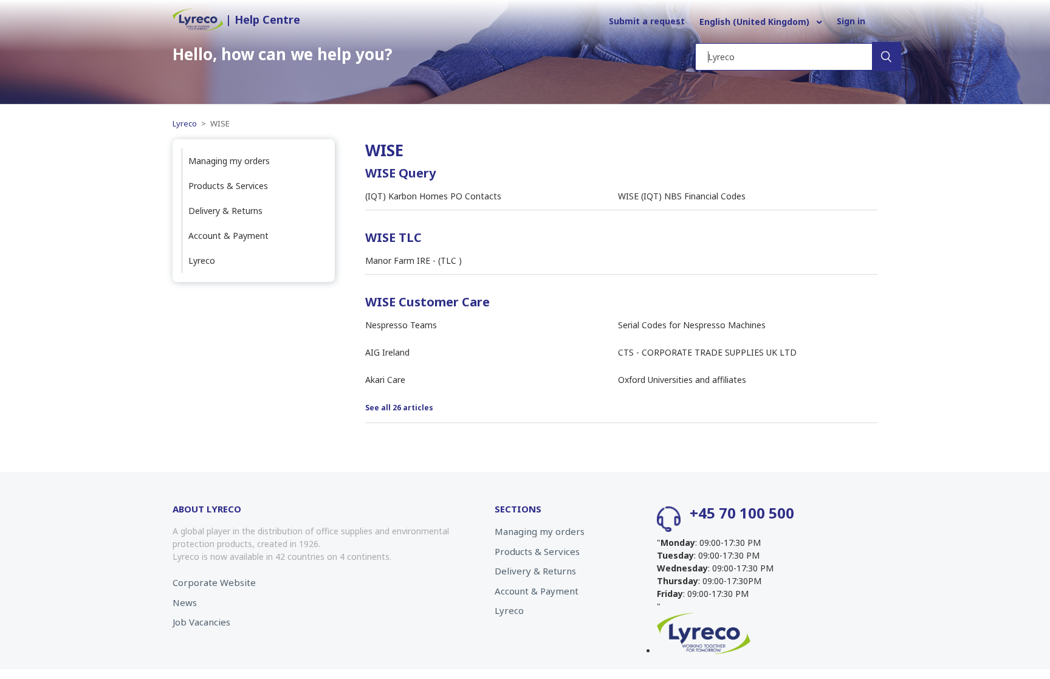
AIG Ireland (387, 352)
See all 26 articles (399, 407)
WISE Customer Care (427, 302)
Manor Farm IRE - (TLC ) (413, 260)
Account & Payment (228, 235)
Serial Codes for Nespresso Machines (692, 325)
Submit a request (647, 21)
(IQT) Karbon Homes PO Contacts (433, 196)
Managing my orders (229, 161)
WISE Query (400, 173)
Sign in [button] (851, 21)
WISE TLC (393, 237)
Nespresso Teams (401, 325)
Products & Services (228, 185)
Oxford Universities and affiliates (682, 379)
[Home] (199, 27)
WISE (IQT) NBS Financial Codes (682, 196)
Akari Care (385, 379)
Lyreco (186, 123)
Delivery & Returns (225, 210)
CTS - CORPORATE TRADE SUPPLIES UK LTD (707, 352)
